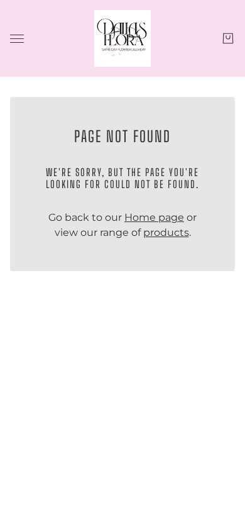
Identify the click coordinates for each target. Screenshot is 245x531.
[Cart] (228, 38)
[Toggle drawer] (17, 39)
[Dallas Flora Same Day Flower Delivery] (122, 38)
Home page (154, 217)
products (166, 232)
